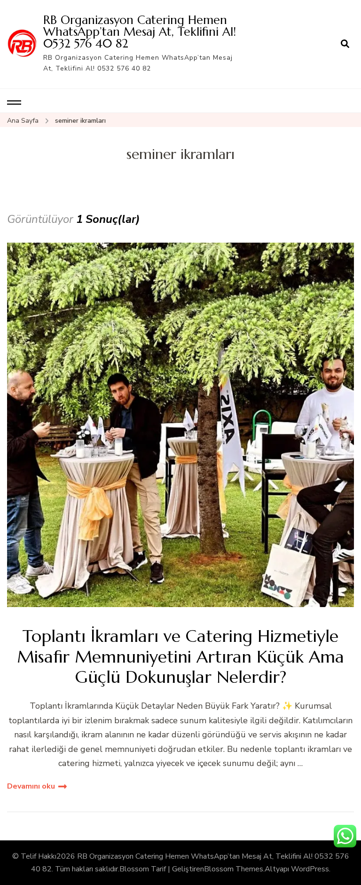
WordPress (310, 869)
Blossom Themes (233, 869)
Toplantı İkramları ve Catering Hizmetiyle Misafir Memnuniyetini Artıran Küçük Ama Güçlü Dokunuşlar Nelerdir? (180, 656)
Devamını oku (31, 786)
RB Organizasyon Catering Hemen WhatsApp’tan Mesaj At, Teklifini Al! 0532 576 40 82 (139, 31)
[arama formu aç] (345, 44)
